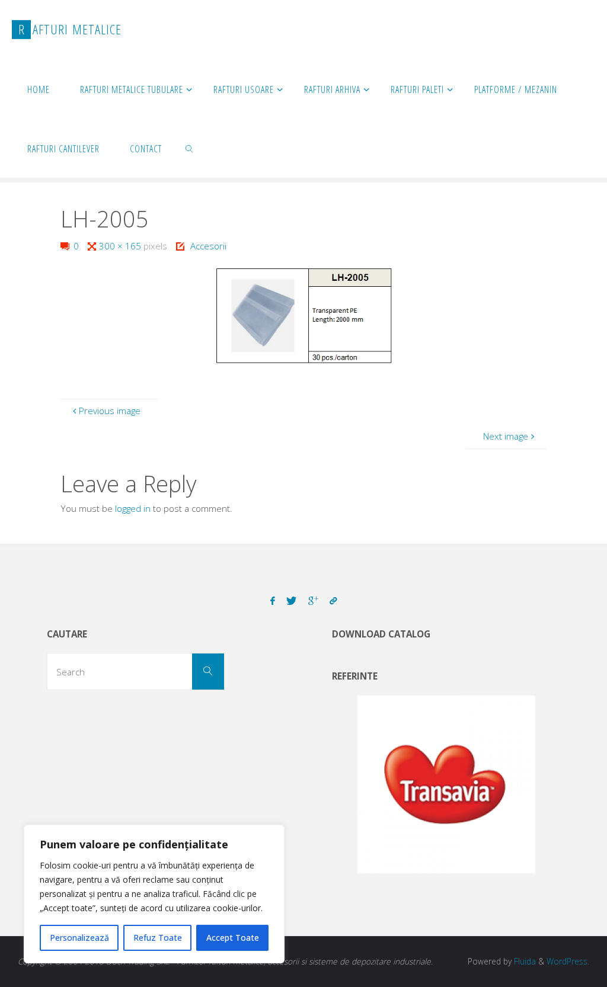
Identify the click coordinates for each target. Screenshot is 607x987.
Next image (505, 436)
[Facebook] (273, 601)
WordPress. (568, 961)
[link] (190, 148)
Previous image (109, 410)
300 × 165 (121, 246)
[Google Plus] (313, 601)
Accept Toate (232, 937)
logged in (133, 508)
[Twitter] (291, 601)
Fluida (524, 961)
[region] (154, 894)
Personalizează (79, 937)
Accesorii (208, 246)
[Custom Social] (333, 601)
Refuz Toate (157, 937)
